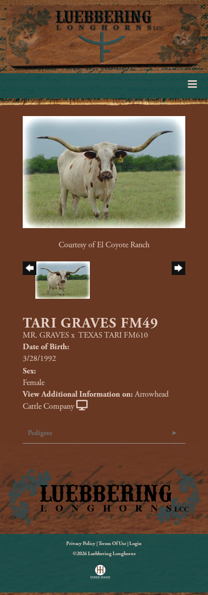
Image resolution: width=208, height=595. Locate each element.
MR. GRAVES (46, 335)
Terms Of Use (112, 543)
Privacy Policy (80, 543)
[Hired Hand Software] (100, 575)
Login (135, 543)
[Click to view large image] (104, 171)
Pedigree (40, 433)
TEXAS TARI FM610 (113, 335)
